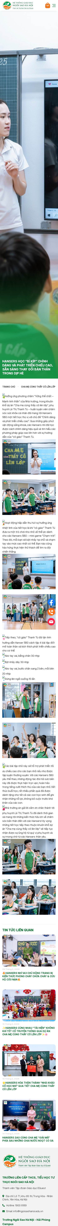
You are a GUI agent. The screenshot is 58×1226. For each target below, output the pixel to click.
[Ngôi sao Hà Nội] (17, 5)
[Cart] (47, 5)
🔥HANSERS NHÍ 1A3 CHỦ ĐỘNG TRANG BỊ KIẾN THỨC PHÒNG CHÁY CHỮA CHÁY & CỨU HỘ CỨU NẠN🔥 (28, 976)
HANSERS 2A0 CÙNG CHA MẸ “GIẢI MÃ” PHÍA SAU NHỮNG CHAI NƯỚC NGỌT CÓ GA (28, 1139)
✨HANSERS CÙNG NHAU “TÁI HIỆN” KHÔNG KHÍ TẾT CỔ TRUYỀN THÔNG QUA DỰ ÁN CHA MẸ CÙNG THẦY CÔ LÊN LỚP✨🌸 (28, 1031)
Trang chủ (8, 387)
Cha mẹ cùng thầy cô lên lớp (38, 387)
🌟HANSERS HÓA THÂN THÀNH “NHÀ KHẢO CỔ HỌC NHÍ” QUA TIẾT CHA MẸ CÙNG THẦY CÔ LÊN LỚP (28, 1086)
